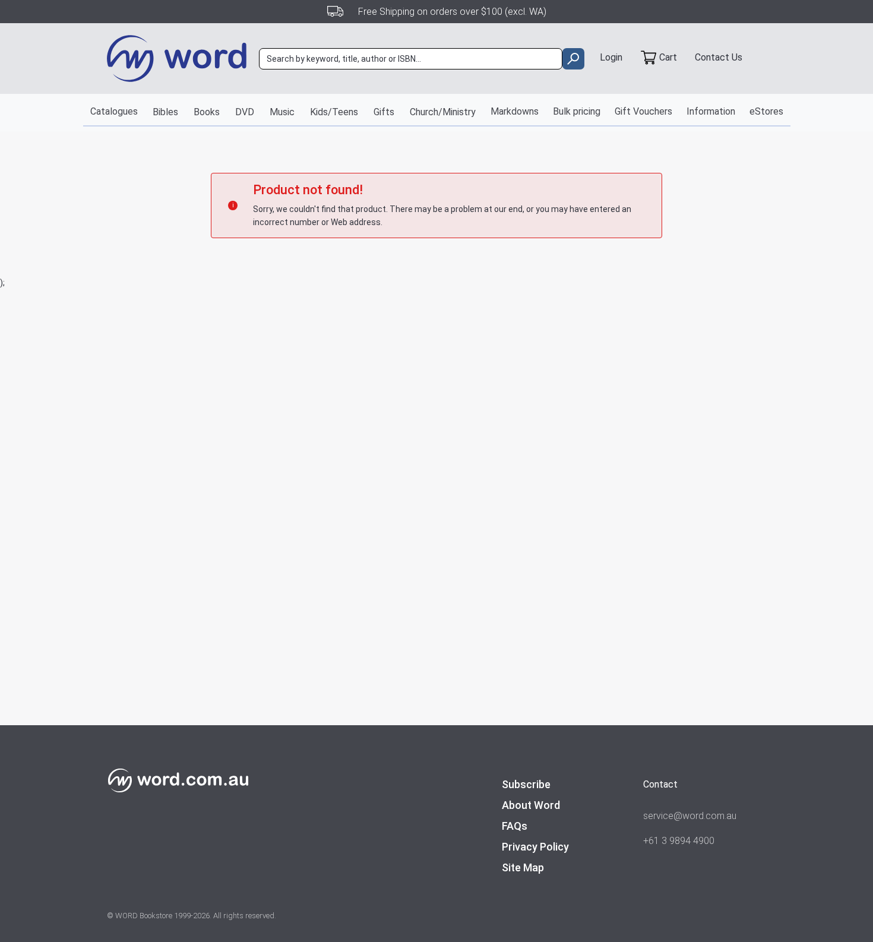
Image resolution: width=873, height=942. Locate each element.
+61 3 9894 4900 (678, 840)
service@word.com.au (689, 815)
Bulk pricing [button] (576, 111)
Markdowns (515, 111)
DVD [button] (244, 112)
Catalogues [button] (114, 111)
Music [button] (282, 112)
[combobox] (410, 58)
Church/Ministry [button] (443, 112)
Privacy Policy (535, 846)
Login (611, 57)
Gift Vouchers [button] (643, 111)
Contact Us (718, 57)
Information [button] (711, 111)
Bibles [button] (165, 112)
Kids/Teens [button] (334, 112)
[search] (573, 58)
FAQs (514, 826)
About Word (531, 805)
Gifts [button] (384, 112)
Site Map (523, 867)
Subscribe (526, 784)
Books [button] (207, 112)
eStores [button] (766, 111)
